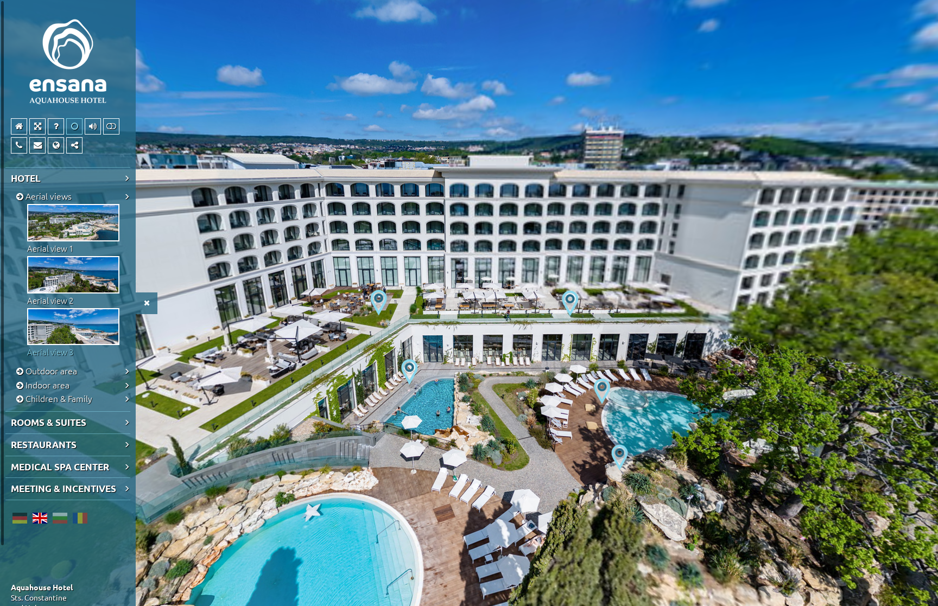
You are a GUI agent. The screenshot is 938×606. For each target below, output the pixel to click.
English (39, 518)
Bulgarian (60, 518)
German (19, 518)
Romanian (80, 518)
